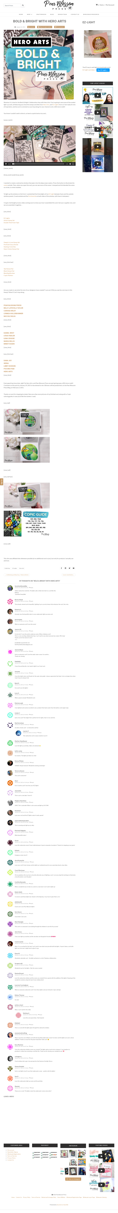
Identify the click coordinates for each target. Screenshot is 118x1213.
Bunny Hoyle (19, 599)
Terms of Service (12, 1156)
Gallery (49, 27)
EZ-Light (51, 194)
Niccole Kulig (9, 316)
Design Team (62, 14)
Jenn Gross (18, 932)
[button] (39, 145)
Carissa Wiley (10, 311)
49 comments (60, 27)
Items (101, 5)
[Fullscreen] (73, 164)
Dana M (17, 953)
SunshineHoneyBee (21, 586)
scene (5, 185)
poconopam (18, 619)
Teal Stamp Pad (8, 269)
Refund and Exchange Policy (48, 1197)
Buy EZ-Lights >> (103, 70)
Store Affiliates (61, 1197)
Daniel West (9, 333)
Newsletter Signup (12, 1152)
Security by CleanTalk (62, 1204)
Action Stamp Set (9, 220)
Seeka (6, 363)
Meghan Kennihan (20, 801)
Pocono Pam (9, 369)
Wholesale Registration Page (74, 1197)
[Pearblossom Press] (59, 5)
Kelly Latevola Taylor (13, 308)
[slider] (38, 163)
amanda (32, 27)
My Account (110, 5)
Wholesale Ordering (101, 1197)
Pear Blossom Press (12, 305)
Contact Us (75, 14)
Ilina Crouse (9, 338)
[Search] (23, 5)
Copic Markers (8, 275)
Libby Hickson (10, 366)
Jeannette (18, 791)
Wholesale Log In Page (89, 1197)
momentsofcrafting (21, 1033)
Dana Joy (8, 360)
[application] (40, 145)
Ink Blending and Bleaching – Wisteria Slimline (16, 575)
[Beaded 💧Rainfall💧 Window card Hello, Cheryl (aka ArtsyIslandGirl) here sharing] (73, 1170)
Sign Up (1, 481)
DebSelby (18, 661)
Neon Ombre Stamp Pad (11, 249)
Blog (52, 14)
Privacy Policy (11, 1158)
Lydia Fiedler (9, 336)
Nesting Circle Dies (10, 247)
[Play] (6, 164)
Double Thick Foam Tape (11, 222)
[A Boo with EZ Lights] (98, 146)
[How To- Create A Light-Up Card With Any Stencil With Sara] (98, 129)
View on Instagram (74, 1179)
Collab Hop (7, 568)
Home (21, 14)
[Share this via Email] (73, 568)
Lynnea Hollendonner (13, 313)
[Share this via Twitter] (69, 568)
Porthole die (32, 196)
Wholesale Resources (91, 14)
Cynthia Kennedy (20, 882)
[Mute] (70, 164)
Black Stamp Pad (9, 271)
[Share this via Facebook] (61, 568)
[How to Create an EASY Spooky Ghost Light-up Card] (101, 1156)
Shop (29, 14)
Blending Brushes (9, 273)
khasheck (18, 810)
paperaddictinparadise (22, 820)
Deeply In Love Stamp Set (12, 242)
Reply (31, 587)
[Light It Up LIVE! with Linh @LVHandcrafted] (98, 95)
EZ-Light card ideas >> (90, 70)
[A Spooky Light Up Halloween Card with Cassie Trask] (98, 112)
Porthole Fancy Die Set (11, 244)
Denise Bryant (19, 973)
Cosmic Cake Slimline (68, 575)
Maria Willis (9, 341)
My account (10, 1150)
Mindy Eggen (9, 344)
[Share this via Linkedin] (65, 568)
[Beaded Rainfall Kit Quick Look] (101, 1170)
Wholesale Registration (14, 1154)
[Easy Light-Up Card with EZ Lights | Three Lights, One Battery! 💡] (101, 1185)
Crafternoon (41, 14)
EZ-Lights (45, 27)
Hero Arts (46, 104)
